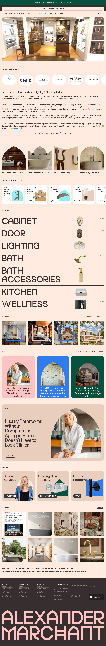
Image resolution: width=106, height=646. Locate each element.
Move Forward (104, 80)
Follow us (100, 507)
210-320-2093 (40, 592)
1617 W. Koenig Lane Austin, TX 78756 (7, 587)
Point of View (17, 115)
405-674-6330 (58, 595)
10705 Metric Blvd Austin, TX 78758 (24, 587)
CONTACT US (68, 133)
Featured (91, 109)
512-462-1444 (5, 592)
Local (86, 351)
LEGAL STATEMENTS (99, 643)
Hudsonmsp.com (36, 643)
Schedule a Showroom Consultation (46, 133)
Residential (90, 316)
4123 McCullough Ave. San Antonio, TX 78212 (43, 587)
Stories (94, 351)
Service (99, 126)
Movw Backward (2, 80)
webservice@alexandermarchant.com (79, 586)
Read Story (10, 455)
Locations (16, 128)
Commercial (100, 316)
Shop (4, 109)
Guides (79, 351)
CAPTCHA (91, 593)
